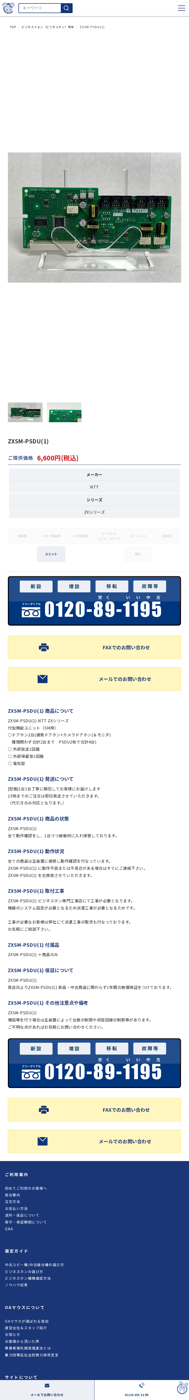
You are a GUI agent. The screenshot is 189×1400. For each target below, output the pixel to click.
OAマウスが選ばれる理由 (27, 1321)
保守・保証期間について (26, 1221)
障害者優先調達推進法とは (28, 1347)
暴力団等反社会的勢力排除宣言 (32, 1354)
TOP (13, 27)
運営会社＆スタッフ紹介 (26, 1327)
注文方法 (12, 1201)
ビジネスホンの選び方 (24, 1271)
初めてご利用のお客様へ (26, 1188)
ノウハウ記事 (16, 1284)
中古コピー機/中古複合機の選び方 (34, 1264)
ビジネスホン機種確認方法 (28, 1278)
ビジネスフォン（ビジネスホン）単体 (48, 27)
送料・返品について (22, 1215)
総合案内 (12, 1194)
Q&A (9, 1228)
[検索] (66, 8)
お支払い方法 (16, 1208)
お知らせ (12, 1334)
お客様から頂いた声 (22, 1341)
